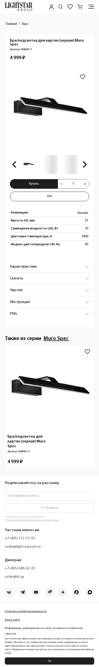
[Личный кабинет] (51, 6)
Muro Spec (83, 213)
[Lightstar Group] (18, 6)
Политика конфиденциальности (25, 611)
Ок (49, 661)
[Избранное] (70, 7)
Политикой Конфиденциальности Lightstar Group (32, 520)
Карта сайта (12, 619)
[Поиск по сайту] (60, 7)
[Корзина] (80, 7)
